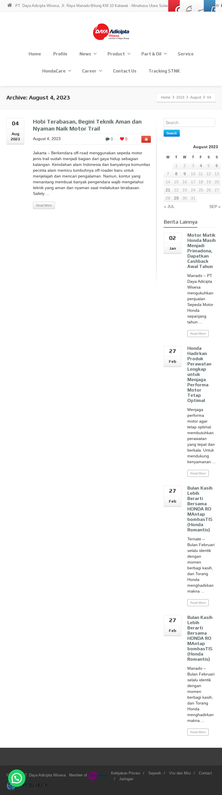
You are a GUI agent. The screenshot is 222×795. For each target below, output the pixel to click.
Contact (205, 773)
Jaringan (126, 779)
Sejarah (154, 773)
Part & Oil (151, 53)
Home (35, 53)
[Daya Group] (98, 775)
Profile (60, 53)
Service (186, 53)
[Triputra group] (27, 785)
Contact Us (124, 70)
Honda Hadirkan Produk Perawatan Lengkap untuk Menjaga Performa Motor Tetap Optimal (199, 374)
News (85, 53)
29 (176, 198)
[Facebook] (186, 6)
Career (89, 70)
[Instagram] (198, 6)
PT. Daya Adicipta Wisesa (44, 775)
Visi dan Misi (180, 773)
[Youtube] (209, 6)
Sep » (215, 206)
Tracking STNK (164, 70)
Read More (44, 205)
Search (171, 133)
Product (116, 53)
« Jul (169, 206)
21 (168, 190)
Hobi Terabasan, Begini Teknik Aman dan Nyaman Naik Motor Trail (87, 125)
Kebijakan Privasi (125, 773)
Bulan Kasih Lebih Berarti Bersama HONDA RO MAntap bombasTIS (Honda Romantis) (199, 509)
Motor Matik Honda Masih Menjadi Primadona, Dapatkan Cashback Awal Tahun (201, 250)
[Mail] (174, 6)
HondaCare (54, 70)
